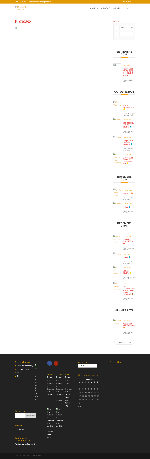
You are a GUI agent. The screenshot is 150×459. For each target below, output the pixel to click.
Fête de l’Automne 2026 (128, 106)
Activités (104, 8)
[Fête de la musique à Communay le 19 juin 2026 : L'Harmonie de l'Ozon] (50, 437)
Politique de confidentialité (25, 444)
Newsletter (127, 2)
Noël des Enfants (126, 272)
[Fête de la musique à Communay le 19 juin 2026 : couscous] (59, 403)
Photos (127, 8)
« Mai (80, 406)
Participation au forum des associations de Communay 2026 (128, 72)
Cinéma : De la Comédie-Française (128, 142)
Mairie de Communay (25, 365)
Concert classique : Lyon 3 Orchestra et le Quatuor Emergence (129, 290)
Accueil (92, 8)
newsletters (19, 429)
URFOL (19, 373)
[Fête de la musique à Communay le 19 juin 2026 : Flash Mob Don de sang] (68, 406)
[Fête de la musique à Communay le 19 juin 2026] (50, 394)
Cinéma (125, 207)
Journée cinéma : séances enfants (129, 125)
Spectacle (127, 194)
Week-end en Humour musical (129, 325)
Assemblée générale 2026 (128, 241)
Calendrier (117, 8)
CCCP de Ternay (23, 369)
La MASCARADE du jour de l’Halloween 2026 (128, 161)
